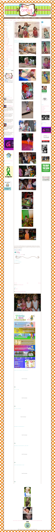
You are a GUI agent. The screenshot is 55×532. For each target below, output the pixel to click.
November (7, 39)
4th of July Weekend (8, 52)
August (7, 43)
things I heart (27, 17)
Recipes (11, 20)
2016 (5, 28)
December (7, 38)
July (6, 44)
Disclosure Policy (23, 20)
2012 (5, 32)
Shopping (14, 20)
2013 (5, 31)
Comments (6, 25)
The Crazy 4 (30, 20)
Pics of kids (7, 47)
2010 (5, 34)
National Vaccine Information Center (46, 111)
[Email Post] (24, 254)
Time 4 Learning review (6, 112)
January (7, 64)
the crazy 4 (34, 17)
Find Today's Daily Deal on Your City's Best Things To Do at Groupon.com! (27, 520)
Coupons (18, 20)
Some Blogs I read (6, 20)
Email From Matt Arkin (6, 131)
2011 (5, 33)
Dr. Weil (43, 110)
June (6, 58)
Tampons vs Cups (6, 118)
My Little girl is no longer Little (9, 51)
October (7, 40)
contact (39, 17)
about (21, 17)
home (17, 17)
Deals (27, 20)
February (7, 63)
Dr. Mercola (43, 109)
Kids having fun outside (8, 53)
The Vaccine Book (44, 112)
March (6, 62)
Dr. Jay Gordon (43, 108)
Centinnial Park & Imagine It (19, 41)
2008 (5, 37)
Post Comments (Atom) (20, 284)
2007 (5, 66)
